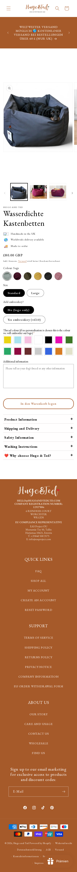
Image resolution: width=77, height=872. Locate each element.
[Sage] (7, 276)
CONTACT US (38, 734)
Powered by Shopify (40, 842)
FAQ (38, 571)
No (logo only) (19, 310)
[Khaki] (27, 276)
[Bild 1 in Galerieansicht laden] (19, 191)
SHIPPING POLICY (38, 647)
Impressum (40, 862)
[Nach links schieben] (4, 193)
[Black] (48, 276)
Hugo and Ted (21, 842)
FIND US (38, 753)
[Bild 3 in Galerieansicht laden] (57, 191)
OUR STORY (38, 714)
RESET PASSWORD (38, 610)
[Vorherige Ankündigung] (8, 32)
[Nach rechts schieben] (72, 193)
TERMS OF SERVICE (38, 638)
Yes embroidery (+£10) (24, 320)
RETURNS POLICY (38, 657)
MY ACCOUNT (38, 590)
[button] (8, 8)
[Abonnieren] (63, 792)
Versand (22, 261)
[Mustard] (38, 276)
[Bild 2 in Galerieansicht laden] (38, 191)
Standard (14, 293)
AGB (48, 849)
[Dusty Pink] (58, 276)
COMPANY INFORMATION (38, 676)
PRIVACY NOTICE (38, 667)
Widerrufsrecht (63, 843)
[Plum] (17, 276)
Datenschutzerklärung (29, 849)
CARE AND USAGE (38, 724)
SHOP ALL (38, 581)
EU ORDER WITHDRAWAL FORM (38, 686)
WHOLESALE (38, 743)
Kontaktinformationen (26, 856)
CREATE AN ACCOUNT (38, 600)
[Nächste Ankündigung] (69, 32)
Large (35, 293)
